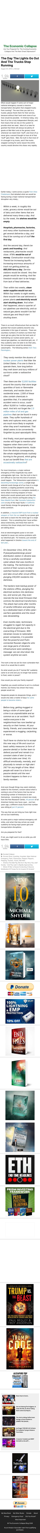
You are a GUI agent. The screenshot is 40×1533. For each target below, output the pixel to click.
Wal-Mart (22, 860)
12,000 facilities (29, 381)
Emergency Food (17, 1516)
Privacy (6, 1516)
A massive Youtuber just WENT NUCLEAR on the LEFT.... (25, 1440)
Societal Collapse (8, 854)
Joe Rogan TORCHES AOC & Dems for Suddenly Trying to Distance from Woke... (26, 1430)
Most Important (20, 1519)
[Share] (17, 76)
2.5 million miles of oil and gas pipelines (18, 411)
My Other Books (18, 1513)
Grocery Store (7, 856)
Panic (11, 858)
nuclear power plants (13, 360)
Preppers (31, 858)
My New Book (6, 1513)
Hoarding (16, 856)
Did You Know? (30, 1516)
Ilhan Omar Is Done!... (22, 1396)
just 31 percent (17, 807)
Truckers (10, 860)
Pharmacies (17, 858)
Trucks (16, 860)
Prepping (4, 860)
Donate (28, 1513)
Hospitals (23, 856)
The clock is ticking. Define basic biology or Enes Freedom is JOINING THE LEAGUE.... (25, 1419)
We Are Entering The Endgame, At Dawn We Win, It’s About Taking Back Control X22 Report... (26, 1408)
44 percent (30, 800)
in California (30, 503)
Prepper (24, 858)
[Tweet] (32, 76)
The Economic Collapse (20, 46)
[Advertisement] (20, 22)
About (36, 1513)
